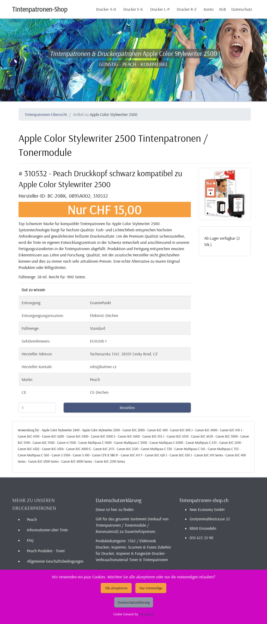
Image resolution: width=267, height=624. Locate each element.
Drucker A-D (106, 9)
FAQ (30, 540)
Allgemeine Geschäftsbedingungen (55, 561)
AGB (222, 9)
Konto (209, 9)
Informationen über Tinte (47, 529)
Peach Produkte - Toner (46, 550)
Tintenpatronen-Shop (40, 9)
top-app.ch (146, 614)
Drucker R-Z (186, 9)
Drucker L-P (159, 9)
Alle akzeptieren (116, 588)
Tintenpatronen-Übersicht (46, 114)
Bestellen (127, 407)
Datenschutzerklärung (134, 602)
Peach (32, 519)
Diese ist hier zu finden (115, 509)
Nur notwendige (150, 588)
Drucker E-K (133, 9)
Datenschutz (241, 9)
